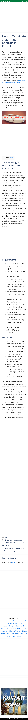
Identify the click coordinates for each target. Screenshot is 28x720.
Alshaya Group (8, 626)
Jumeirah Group (6, 621)
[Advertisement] (14, 17)
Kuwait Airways (18, 621)
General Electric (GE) (19, 628)
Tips (5, 537)
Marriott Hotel (6, 628)
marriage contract (16, 540)
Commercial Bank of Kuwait (11, 631)
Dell (14, 636)
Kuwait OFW (6, 1)
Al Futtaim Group (12, 633)
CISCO (19, 636)
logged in (14, 562)
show (11, 158)
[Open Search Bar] (22, 1)
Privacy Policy (20, 718)
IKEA (22, 623)
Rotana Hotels (19, 626)
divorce (6, 540)
